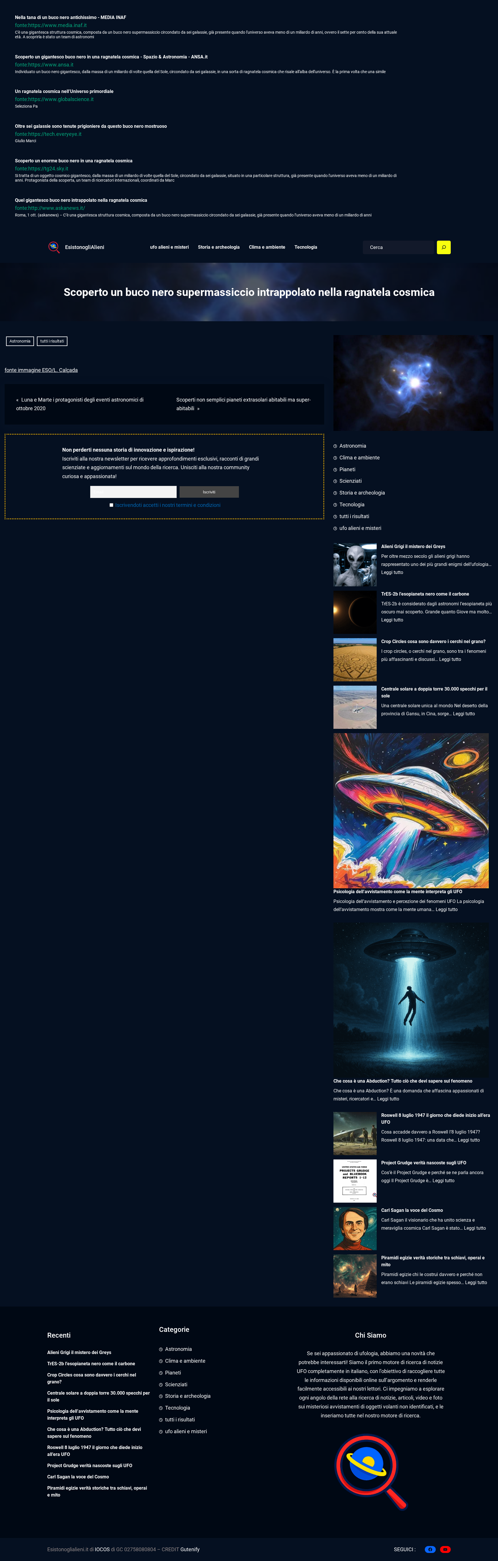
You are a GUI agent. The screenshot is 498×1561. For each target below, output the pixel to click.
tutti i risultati (52, 341)
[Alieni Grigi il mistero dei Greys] (355, 564)
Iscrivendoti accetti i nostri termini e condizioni (167, 505)
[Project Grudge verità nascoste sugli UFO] (355, 1181)
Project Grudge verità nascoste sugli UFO (423, 1162)
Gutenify (189, 1549)
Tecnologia (352, 504)
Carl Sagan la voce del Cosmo (412, 1210)
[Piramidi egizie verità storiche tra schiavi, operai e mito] (355, 1276)
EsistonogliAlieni (84, 247)
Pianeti (347, 469)
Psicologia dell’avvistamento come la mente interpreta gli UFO (92, 1414)
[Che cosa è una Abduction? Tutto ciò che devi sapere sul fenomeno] (411, 1000)
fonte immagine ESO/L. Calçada (41, 370)
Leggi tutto (392, 572)
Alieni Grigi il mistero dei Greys (413, 546)
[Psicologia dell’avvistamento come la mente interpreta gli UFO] (411, 810)
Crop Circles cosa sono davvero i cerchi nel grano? (433, 641)
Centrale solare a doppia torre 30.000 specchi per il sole (434, 692)
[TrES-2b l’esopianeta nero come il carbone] (355, 612)
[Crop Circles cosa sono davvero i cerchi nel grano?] (355, 659)
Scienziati (350, 481)
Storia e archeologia (362, 493)
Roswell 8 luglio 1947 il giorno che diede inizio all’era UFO (435, 1119)
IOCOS (102, 1549)
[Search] (444, 247)
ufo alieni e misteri (360, 528)
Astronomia (20, 341)
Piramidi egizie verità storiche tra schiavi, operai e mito (433, 1261)
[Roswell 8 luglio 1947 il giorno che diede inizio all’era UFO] (355, 1133)
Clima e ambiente (359, 458)
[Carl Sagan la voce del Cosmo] (355, 1228)
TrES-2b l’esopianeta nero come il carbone (425, 594)
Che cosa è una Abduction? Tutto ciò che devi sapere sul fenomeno (94, 1433)
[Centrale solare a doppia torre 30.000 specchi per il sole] (355, 707)
